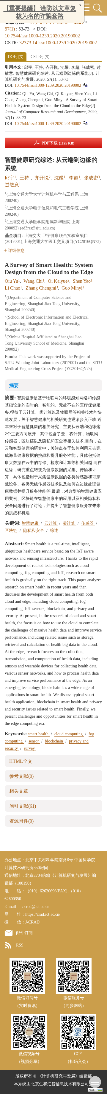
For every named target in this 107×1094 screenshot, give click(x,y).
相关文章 (18, 791)
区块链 (11, 530)
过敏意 (12, 184)
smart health (39, 734)
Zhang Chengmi (41, 287)
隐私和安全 (34, 530)
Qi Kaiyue (57, 281)
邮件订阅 (24, 933)
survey (30, 748)
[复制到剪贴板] (85, 85)
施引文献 (22, 806)
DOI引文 (15, 56)
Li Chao (12, 287)
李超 (73, 177)
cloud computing (69, 734)
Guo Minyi (72, 287)
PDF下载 (58, 143)
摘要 (14, 385)
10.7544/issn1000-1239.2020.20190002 (42, 35)
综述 (54, 530)
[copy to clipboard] (85, 123)
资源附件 (21, 821)
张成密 (91, 177)
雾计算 (69, 523)
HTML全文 (20, 761)
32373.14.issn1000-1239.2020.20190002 (58, 42)
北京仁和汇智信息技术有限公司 (60, 1084)
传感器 (88, 523)
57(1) (10, 28)
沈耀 (59, 177)
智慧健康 (31, 523)
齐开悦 (41, 177)
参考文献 (21, 776)
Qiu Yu (11, 281)
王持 (24, 177)
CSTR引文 (40, 56)
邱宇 (9, 177)
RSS (19, 945)
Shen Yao (82, 281)
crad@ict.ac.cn (36, 906)
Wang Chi (33, 281)
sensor (34, 741)
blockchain (54, 741)
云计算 (51, 523)
